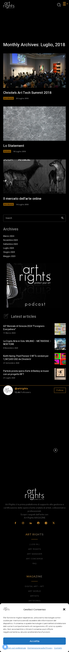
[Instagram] (23, 523)
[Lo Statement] (34, 123)
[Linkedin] (31, 523)
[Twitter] (54, 523)
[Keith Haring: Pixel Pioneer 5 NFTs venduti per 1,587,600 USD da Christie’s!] (60, 359)
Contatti (58, 648)
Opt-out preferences (16, 648)
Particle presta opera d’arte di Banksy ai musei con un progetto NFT (26, 372)
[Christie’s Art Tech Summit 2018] (34, 70)
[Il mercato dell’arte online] (34, 176)
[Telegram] (46, 523)
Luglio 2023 (8, 248)
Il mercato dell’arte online (22, 198)
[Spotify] (38, 523)
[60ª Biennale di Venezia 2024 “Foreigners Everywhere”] (60, 329)
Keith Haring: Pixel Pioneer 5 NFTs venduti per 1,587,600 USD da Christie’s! (26, 357)
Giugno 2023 (9, 252)
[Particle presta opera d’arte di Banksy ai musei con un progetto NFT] (60, 374)
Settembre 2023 (10, 244)
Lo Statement (13, 145)
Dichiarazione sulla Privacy (39, 648)
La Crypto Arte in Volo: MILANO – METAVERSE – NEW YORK (27, 343)
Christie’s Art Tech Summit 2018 (27, 92)
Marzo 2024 (8, 236)
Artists (7, 151)
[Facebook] (16, 523)
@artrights (21, 388)
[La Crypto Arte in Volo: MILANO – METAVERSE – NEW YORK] (60, 344)
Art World (8, 98)
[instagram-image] (13, 408)
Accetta (34, 641)
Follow (59, 390)
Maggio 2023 (9, 256)
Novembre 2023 (10, 240)
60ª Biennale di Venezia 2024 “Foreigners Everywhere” (23, 327)
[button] (64, 609)
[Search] (62, 218)
